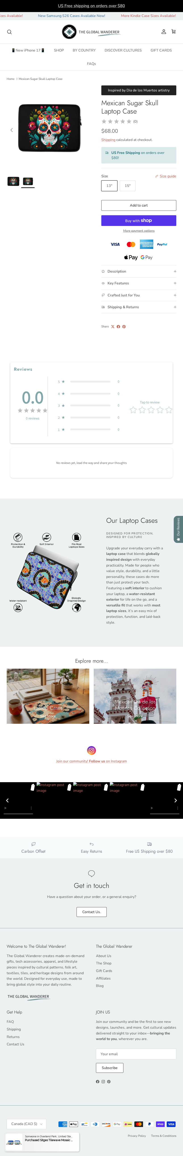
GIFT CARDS (161, 50)
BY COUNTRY (84, 50)
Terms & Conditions (163, 1136)
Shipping (108, 139)
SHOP (59, 50)
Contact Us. (91, 912)
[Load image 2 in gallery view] (49, 127)
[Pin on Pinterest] (124, 326)
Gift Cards (104, 970)
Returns (13, 1036)
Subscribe (110, 1067)
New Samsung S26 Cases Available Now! (54, 15)
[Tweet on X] (112, 326)
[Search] (9, 32)
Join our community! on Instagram (91, 761)
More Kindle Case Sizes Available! (131, 15)
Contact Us (15, 1044)
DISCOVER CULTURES (123, 50)
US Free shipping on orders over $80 (91, 5)
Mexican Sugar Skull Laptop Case (40, 79)
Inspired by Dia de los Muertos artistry (139, 90)
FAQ (10, 1021)
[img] (116, 121)
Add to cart (139, 205)
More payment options (139, 231)
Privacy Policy (137, 1136)
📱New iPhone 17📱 (28, 50)
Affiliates (103, 978)
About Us (103, 955)
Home (11, 79)
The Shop (103, 963)
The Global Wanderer (32, 1136)
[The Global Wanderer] (91, 32)
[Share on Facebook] (118, 326)
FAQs (91, 63)
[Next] (176, 800)
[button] (88, 381)
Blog (100, 985)
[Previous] (7, 800)
